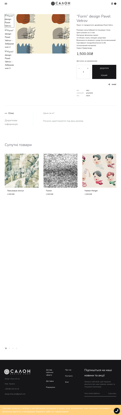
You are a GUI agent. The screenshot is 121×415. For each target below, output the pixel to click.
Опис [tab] (11, 113)
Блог (67, 382)
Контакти (69, 376)
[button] (6, 348)
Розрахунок (50, 387)
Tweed (49, 190)
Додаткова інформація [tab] (11, 122)
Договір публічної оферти (49, 372)
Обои (88, 96)
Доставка (50, 381)
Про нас (68, 370)
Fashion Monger (91, 190)
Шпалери (89, 93)
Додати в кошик (104, 71)
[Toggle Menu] (6, 3)
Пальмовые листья (15, 190)
